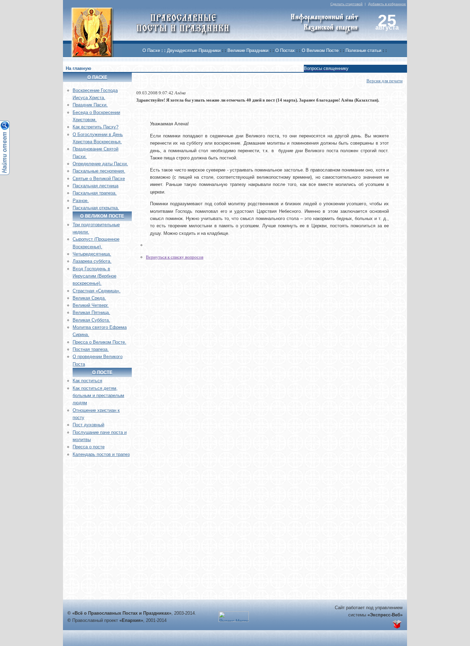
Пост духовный (88, 424)
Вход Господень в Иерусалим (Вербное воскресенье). (94, 276)
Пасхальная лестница (95, 185)
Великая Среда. (89, 298)
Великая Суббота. (91, 320)
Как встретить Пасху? (95, 126)
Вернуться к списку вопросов (174, 257)
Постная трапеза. (91, 349)
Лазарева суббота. (92, 261)
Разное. (81, 200)
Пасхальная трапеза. (95, 193)
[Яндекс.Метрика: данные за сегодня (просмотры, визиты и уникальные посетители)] (233, 616)
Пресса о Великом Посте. (99, 342)
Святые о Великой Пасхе (99, 178)
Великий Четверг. (91, 305)
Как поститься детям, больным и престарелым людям (98, 396)
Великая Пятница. (91, 312)
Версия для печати (384, 80)
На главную (78, 68)
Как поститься (87, 380)
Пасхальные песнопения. (99, 171)
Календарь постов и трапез (101, 454)
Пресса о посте (89, 446)
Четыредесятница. (92, 254)
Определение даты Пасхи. (100, 163)
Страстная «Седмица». (96, 290)
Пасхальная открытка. (96, 207)
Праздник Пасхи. (90, 104)
